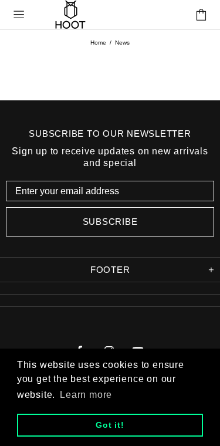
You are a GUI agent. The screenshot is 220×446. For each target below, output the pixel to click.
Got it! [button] (110, 425)
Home (98, 42)
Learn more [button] (86, 395)
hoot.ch (70, 14)
